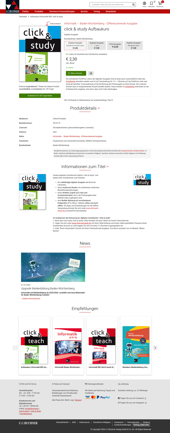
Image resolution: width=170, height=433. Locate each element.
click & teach (24, 411)
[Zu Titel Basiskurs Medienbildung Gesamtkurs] (135, 342)
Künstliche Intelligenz (102, 422)
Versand (78, 400)
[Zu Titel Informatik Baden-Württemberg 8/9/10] (68, 342)
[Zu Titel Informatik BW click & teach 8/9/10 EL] (102, 342)
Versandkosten (133, 422)
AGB (74, 422)
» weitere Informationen (30, 298)
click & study (36, 411)
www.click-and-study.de (81, 223)
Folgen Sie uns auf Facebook (132, 398)
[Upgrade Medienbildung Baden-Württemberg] (53, 267)
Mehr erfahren (77, 73)
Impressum (119, 422)
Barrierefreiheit (62, 422)
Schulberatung (26, 414)
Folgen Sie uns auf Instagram (132, 403)
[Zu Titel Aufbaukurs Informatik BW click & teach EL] (34, 342)
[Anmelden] (144, 4)
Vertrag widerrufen (141, 425)
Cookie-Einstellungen (122, 425)
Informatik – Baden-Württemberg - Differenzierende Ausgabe (77, 136)
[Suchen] (133, 4)
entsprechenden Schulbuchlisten (132, 151)
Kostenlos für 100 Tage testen (40, 96)
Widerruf (146, 422)
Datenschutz (84, 422)
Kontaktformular (32, 409)
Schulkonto (71, 81)
